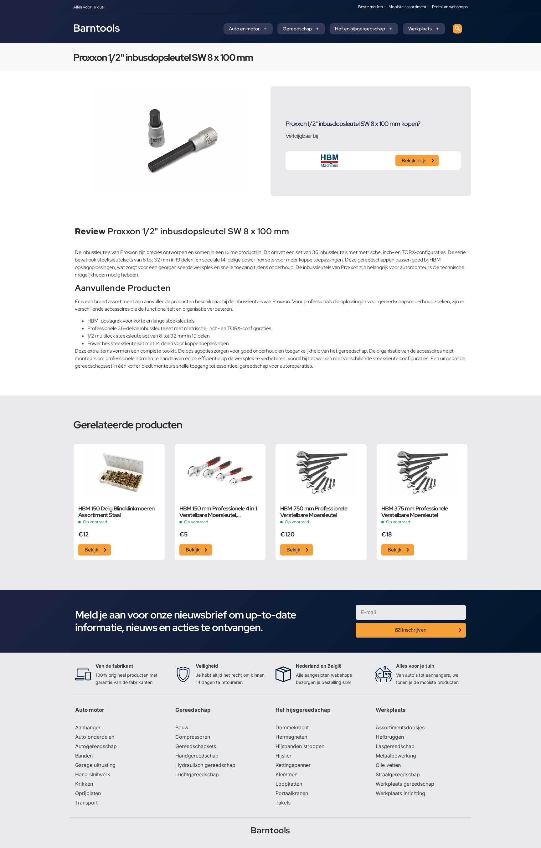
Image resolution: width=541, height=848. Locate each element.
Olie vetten (388, 765)
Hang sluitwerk (92, 774)
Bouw (181, 727)
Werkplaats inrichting (400, 793)
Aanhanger (87, 727)
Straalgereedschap (398, 774)
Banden (84, 755)
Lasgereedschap (395, 746)
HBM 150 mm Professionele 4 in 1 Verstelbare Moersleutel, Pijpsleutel (218, 511)
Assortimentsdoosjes (400, 727)
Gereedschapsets (195, 746)
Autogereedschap (96, 746)
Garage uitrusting (95, 765)
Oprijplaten (88, 793)
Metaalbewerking (396, 755)
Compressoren (192, 737)
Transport (86, 802)
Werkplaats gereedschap (405, 784)
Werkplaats (420, 29)
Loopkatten (289, 784)
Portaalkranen (292, 793)
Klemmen (286, 774)
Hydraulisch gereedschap (205, 765)
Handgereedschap (197, 755)
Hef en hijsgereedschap (360, 29)
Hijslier (283, 755)
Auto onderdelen (94, 737)
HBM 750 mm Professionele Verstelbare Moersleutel (313, 511)
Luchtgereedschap (197, 774)
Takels (283, 802)
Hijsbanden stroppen (300, 746)
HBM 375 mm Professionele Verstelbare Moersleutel (414, 511)
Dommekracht (292, 727)
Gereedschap (297, 29)
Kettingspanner (293, 765)
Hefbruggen (390, 737)
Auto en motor (244, 29)
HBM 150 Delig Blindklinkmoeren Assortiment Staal (116, 511)
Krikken (84, 784)
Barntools (96, 28)
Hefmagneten (291, 737)
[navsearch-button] (457, 29)
